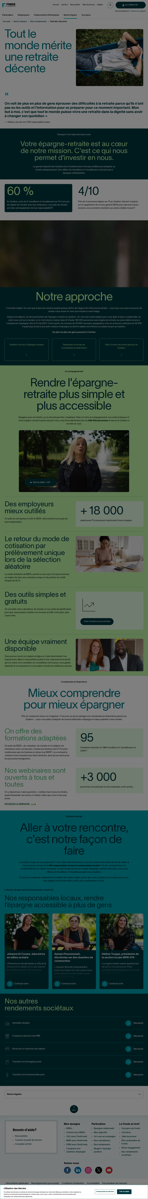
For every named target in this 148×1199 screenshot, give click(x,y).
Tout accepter (124, 1191)
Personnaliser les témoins (105, 1191)
